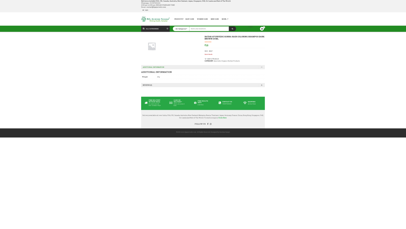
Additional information (153, 67)
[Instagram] (210, 124)
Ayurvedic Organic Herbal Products (227, 61)
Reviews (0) (147, 85)
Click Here (222, 118)
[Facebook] (207, 124)
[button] (212, 59)
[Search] (232, 28)
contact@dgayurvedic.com (156, 7)
